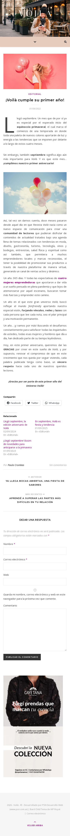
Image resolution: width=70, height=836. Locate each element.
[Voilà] (35, 13)
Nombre (9, 544)
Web (6, 574)
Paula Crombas (16, 465)
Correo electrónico (15, 559)
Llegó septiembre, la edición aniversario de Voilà (15, 425)
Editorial (35, 94)
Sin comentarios (58, 465)
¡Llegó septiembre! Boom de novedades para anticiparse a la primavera (17, 444)
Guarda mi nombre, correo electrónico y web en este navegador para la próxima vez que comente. (34, 596)
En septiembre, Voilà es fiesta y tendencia (48, 423)
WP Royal (55, 809)
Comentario (10, 605)
